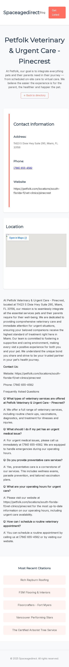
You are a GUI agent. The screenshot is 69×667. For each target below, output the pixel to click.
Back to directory (35, 95)
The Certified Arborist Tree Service (34, 630)
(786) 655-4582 (23, 167)
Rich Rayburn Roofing (34, 580)
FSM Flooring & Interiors (34, 592)
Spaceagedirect (21, 12)
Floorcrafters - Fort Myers (34, 605)
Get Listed (55, 12)
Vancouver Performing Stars (34, 617)
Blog (42, 12)
